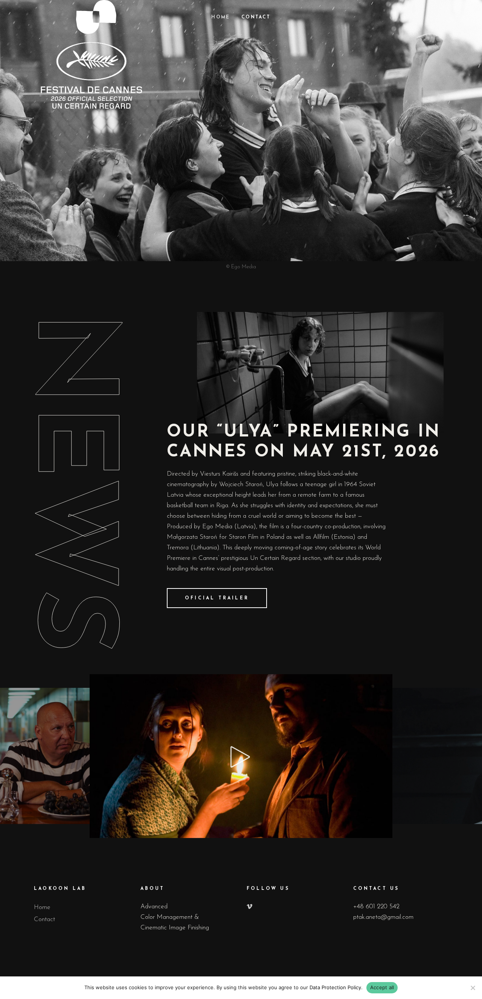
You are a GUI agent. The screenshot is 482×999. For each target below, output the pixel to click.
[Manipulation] (241, 756)
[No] (472, 987)
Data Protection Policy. (336, 987)
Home (42, 907)
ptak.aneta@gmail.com (383, 917)
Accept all (382, 987)
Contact (44, 919)
